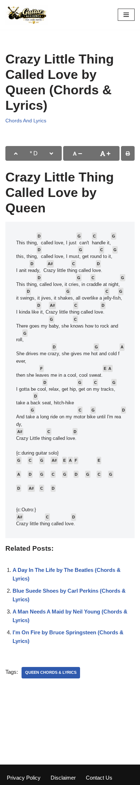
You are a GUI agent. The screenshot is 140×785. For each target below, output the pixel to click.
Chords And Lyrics (25, 120)
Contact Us (99, 778)
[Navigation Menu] (126, 15)
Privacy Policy (24, 778)
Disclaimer (63, 778)
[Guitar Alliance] (26, 15)
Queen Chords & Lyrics (50, 672)
